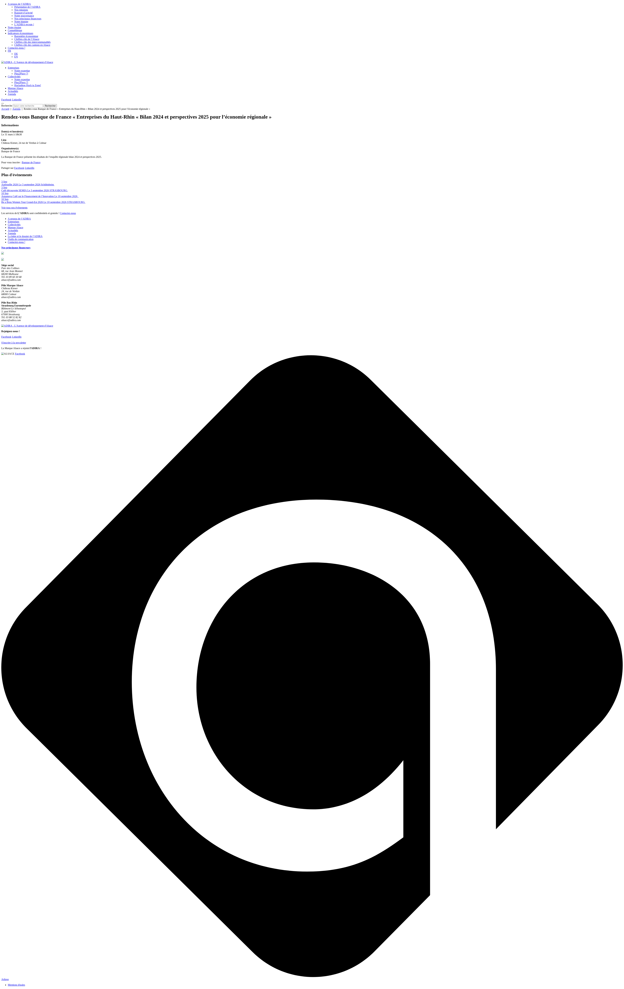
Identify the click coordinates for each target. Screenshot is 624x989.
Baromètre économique (26, 36)
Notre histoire (21, 21)
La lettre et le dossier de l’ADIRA (25, 236)
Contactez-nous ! (16, 48)
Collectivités (14, 76)
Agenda (12, 94)
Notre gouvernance (24, 15)
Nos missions (21, 9)
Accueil (5, 109)
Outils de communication (20, 239)
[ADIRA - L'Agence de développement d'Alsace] (27, 62)
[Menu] (2, 103)
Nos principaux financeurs (27, 18)
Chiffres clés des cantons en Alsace (32, 45)
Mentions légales (16, 984)
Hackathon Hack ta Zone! (27, 85)
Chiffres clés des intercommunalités (32, 42)
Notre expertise (22, 70)
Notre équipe (14, 27)
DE (16, 53)
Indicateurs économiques (20, 33)
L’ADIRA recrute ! (24, 24)
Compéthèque (15, 30)
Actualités (13, 91)
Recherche (6, 105)
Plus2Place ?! (21, 73)
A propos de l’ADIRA (19, 4)
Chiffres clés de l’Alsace (26, 39)
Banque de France (31, 162)
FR (9, 50)
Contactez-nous (68, 213)
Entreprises (13, 67)
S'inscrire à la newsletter (13, 342)
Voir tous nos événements (14, 207)
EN (16, 56)
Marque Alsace (15, 88)
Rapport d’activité (23, 12)
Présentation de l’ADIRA (27, 7)
